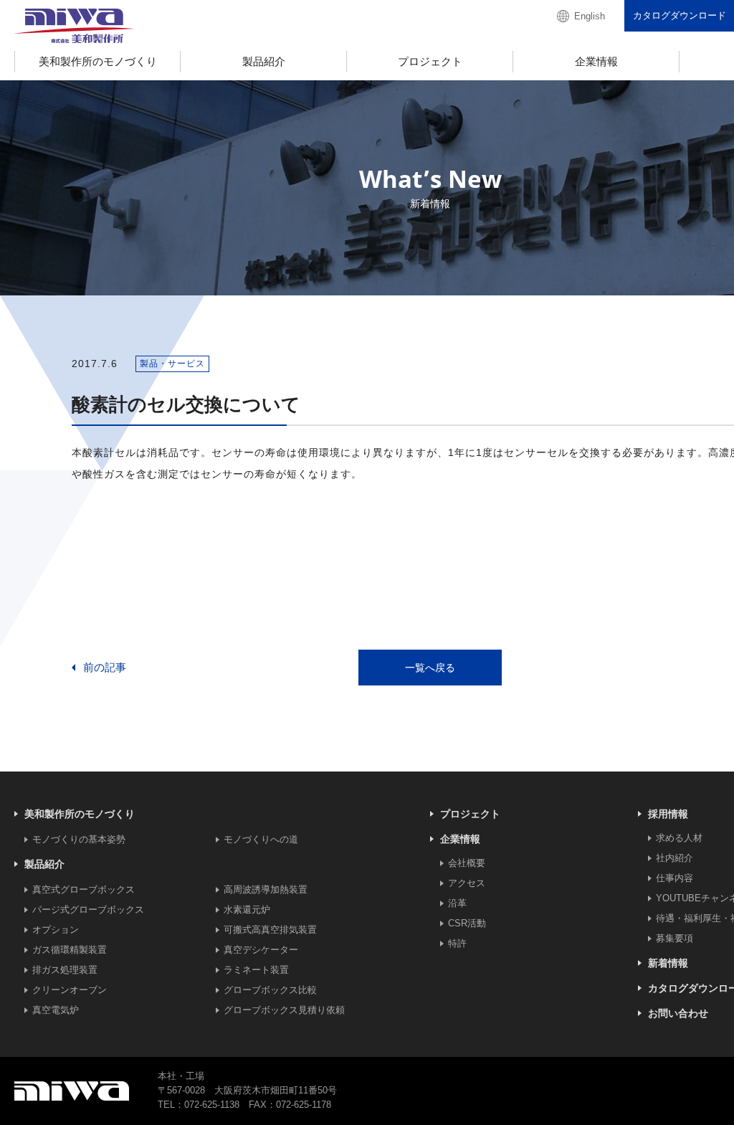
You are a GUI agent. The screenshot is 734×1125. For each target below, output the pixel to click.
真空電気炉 (55, 1010)
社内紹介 (674, 858)
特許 (457, 943)
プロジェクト (470, 814)
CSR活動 (467, 923)
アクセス (466, 883)
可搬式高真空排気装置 (270, 929)
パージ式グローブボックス (88, 909)
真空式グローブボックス (83, 889)
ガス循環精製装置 (69, 949)
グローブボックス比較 (270, 989)
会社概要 (466, 863)
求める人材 (679, 837)
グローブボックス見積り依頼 (284, 1010)
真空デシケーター (261, 949)
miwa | (74, 26)
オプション (55, 929)
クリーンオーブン (69, 989)
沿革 (457, 903)
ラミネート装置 (256, 969)
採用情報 (668, 814)
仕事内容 (674, 878)
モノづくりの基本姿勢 (78, 839)
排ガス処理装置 (64, 969)
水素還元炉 (247, 909)
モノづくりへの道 (261, 839)
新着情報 (668, 963)
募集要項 (674, 938)
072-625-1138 (211, 1104)
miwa (71, 1091)
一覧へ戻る (430, 667)
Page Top (699, 1090)
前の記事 (104, 667)
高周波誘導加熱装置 (266, 889)
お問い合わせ (678, 1013)
